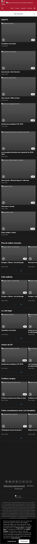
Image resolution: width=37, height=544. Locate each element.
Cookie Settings (11, 541)
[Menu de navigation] (35, 8)
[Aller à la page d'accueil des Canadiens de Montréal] (3, 2)
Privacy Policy (20, 527)
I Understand (24, 541)
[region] (18, 531)
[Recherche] (2, 8)
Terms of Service (15, 537)
